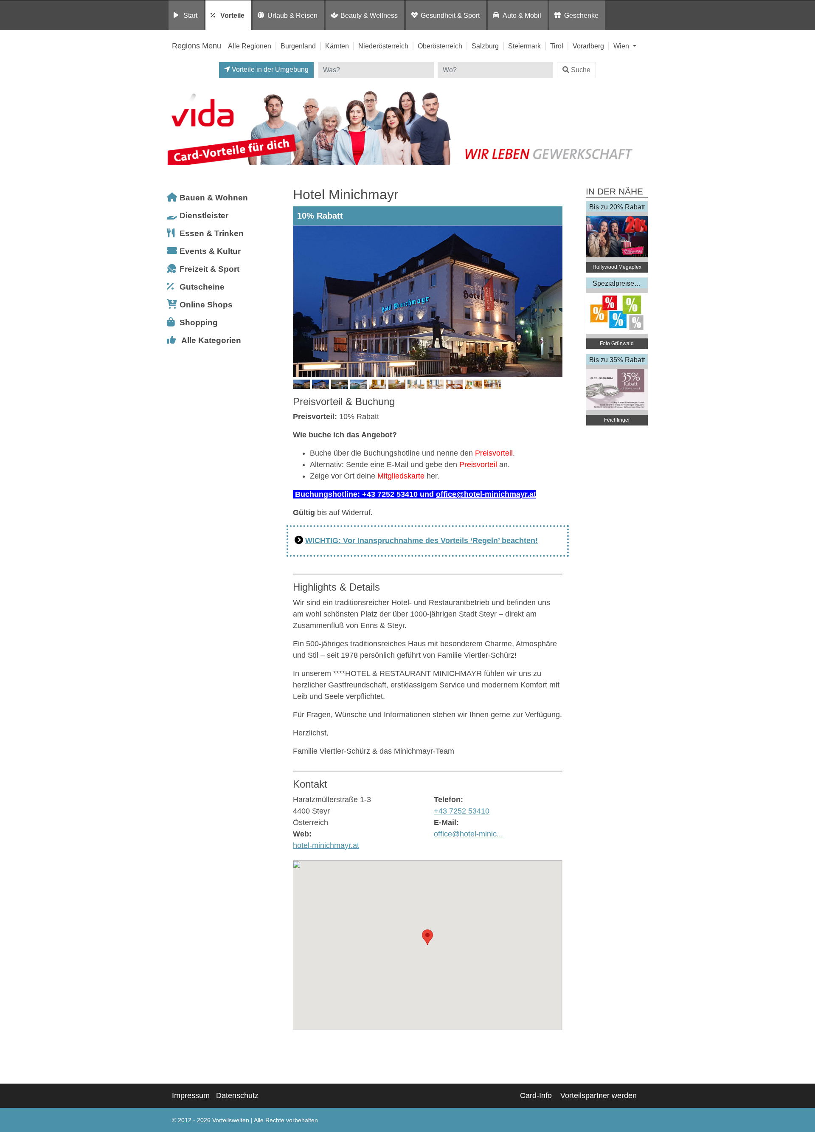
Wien (622, 46)
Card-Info (536, 1095)
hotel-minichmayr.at (326, 845)
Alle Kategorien (211, 340)
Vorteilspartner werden (598, 1095)
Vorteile (232, 15)
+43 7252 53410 (461, 811)
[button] (427, 937)
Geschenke (581, 15)
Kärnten (337, 46)
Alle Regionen (249, 46)
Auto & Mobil (522, 15)
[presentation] (301, 301)
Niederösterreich (383, 46)
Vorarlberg (588, 46)
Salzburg (485, 46)
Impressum (191, 1095)
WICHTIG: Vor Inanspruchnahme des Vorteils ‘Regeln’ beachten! (421, 540)
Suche (580, 69)
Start (190, 15)
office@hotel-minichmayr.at (486, 494)
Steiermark (524, 46)
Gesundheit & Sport (450, 15)
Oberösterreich (440, 46)
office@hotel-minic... (468, 834)
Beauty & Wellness (369, 15)
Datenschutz (237, 1095)
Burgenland (298, 46)
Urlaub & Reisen (292, 15)
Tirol (556, 46)
